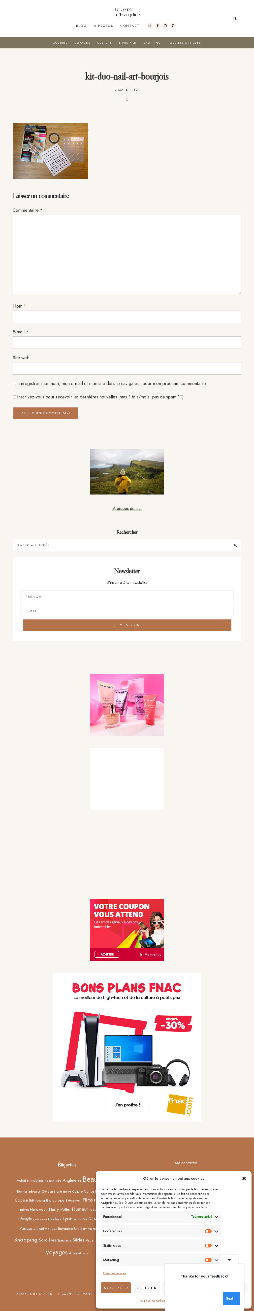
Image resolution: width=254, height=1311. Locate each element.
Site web (21, 357)
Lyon (67, 1218)
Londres (54, 1219)
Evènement (73, 1200)
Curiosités (92, 1191)
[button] (244, 1178)
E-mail (21, 332)
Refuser (146, 1288)
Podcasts (27, 1228)
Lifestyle (25, 1219)
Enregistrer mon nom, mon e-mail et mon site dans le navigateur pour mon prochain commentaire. (112, 383)
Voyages (56, 1252)
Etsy (48, 1200)
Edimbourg (37, 1200)
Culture (77, 1191)
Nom (19, 306)
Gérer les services (114, 1273)
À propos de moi (127, 508)
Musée (77, 1219)
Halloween (39, 1209)
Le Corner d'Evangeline (127, 12)
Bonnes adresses (28, 1191)
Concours (48, 1191)
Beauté (93, 1179)
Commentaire (28, 210)
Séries (78, 1240)
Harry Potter (60, 1209)
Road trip (42, 1228)
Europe (58, 1200)
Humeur (80, 1209)
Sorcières (47, 1240)
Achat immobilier (30, 1180)
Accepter (115, 1288)
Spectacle (64, 1240)
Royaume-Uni (68, 1228)
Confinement (64, 1192)
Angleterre (72, 1180)
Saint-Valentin (89, 1228)
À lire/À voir (79, 1253)
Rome (54, 1229)
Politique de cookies (152, 1301)
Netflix (88, 1219)
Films (88, 1200)
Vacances (93, 1240)
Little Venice (40, 1219)
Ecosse (21, 1200)
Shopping (25, 1239)
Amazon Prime (53, 1181)
